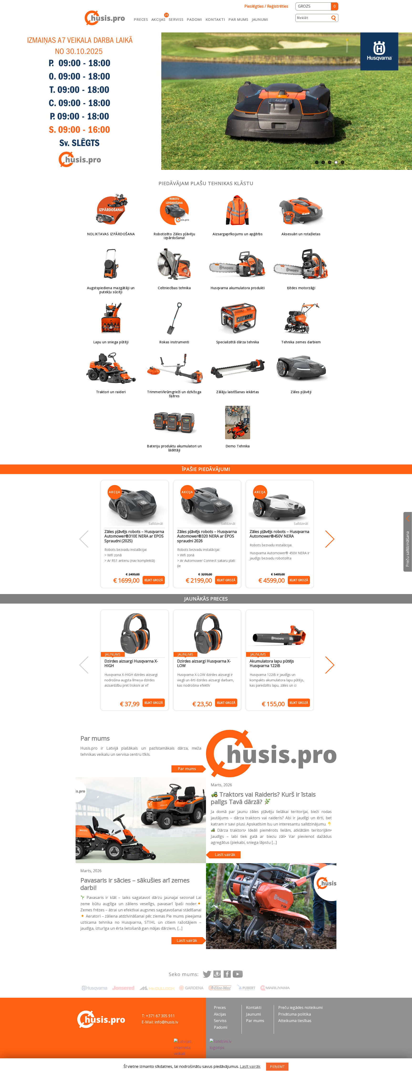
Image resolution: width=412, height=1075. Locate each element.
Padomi (194, 19)
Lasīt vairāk (225, 854)
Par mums (238, 19)
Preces (141, 19)
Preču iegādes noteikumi (300, 1007)
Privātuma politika (294, 1014)
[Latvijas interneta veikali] (188, 1047)
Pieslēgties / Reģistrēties (266, 6)
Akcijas (158, 19)
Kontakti (215, 19)
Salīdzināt (156, 523)
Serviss (176, 19)
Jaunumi (260, 19)
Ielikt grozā (153, 580)
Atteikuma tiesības (294, 1020)
